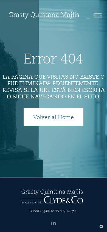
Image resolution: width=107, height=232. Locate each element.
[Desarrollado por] (100, 226)
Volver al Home (53, 117)
